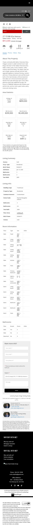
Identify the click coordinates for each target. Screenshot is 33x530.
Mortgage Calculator (9, 444)
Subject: (7, 373)
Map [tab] (19, 53)
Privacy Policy (8, 492)
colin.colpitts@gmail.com (17, 408)
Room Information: (10, 226)
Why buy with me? (9, 441)
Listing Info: (7, 183)
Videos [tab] (15, 53)
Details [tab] (5, 53)
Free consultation (8, 459)
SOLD (29, 11)
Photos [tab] (10, 53)
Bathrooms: (7, 322)
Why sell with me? (9, 455)
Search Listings (8, 446)
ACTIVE (23, 11)
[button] (11, 485)
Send (16, 390)
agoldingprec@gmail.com (17, 417)
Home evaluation (8, 457)
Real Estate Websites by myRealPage (19, 492)
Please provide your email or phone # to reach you (15, 366)
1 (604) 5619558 (15, 406)
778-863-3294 (14, 415)
